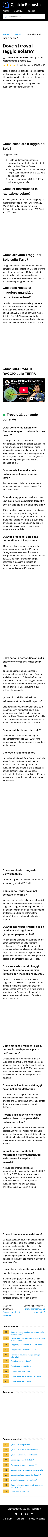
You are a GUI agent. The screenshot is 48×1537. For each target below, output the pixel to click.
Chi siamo (8, 1519)
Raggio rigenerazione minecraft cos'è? (27, 1345)
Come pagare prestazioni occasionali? (27, 1470)
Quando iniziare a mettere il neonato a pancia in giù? (27, 1486)
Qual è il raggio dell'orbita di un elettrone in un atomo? (28, 1339)
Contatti (20, 1519)
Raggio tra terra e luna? (21, 1361)
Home (6, 34)
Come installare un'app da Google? (26, 1475)
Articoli (6, 11)
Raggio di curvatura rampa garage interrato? (25, 1356)
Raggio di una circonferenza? (23, 1350)
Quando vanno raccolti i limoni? (24, 1455)
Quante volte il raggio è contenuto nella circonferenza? (27, 1333)
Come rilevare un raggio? (21, 1371)
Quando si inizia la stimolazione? (24, 1450)
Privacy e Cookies (36, 1519)
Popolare (31, 11)
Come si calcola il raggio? (21, 1381)
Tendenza (18, 11)
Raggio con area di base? (22, 1366)
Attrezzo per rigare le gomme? (24, 1465)
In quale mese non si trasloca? (24, 1480)
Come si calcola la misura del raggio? (26, 1376)
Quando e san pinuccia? (21, 1445)
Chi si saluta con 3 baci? (21, 1491)
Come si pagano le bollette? (22, 1460)
